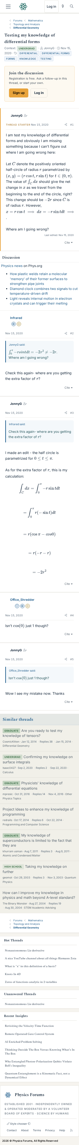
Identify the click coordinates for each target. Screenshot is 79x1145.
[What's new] (63, 6)
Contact (12, 1130)
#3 (72, 412)
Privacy (50, 1130)
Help (62, 1130)
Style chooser (18, 1123)
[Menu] (8, 6)
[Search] (71, 6)
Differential (29, 53)
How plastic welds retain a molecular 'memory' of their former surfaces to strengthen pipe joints (38, 279)
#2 (72, 333)
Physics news (12, 266)
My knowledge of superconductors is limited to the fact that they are (37, 840)
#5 (72, 659)
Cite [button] (67, 242)
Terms (37, 1130)
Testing (46, 58)
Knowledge (28, 58)
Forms (10, 58)
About (25, 1130)
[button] (66, 124)
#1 (72, 124)
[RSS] (71, 1130)
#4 (72, 615)
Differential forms (56, 53)
